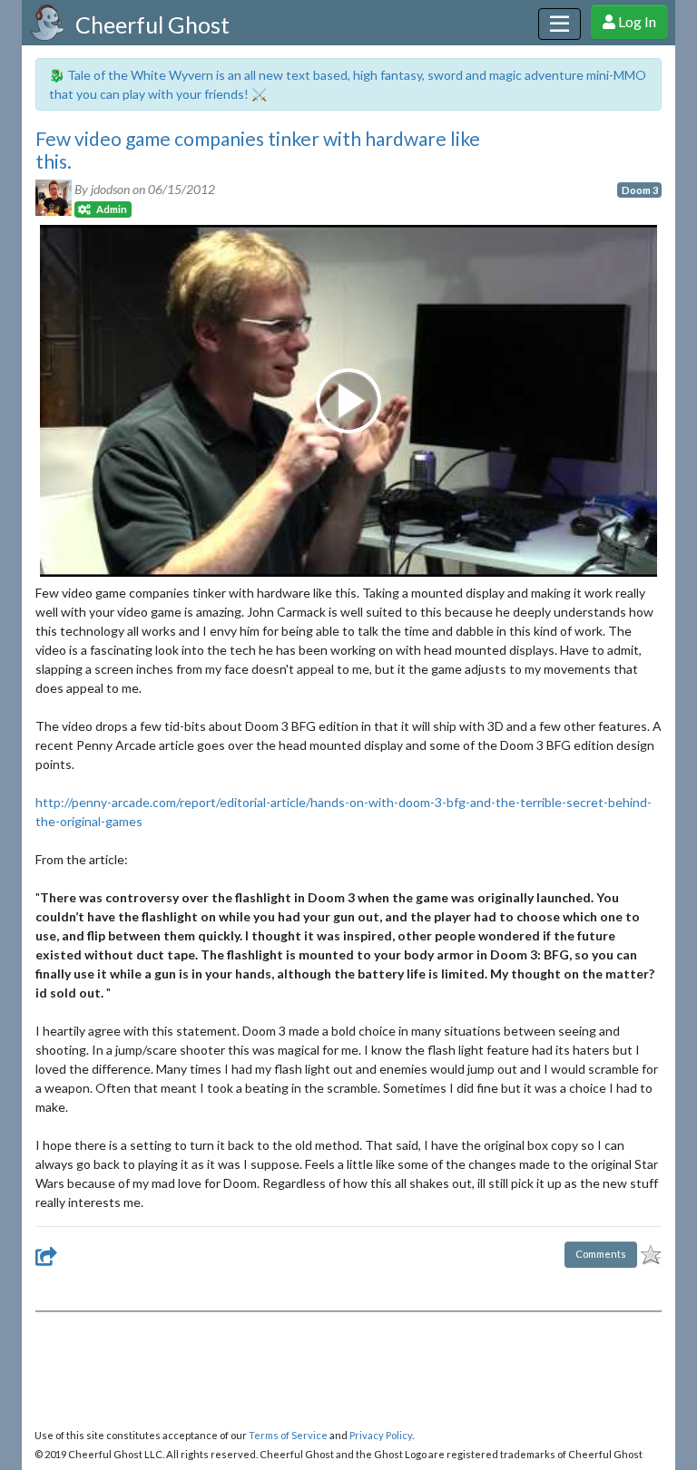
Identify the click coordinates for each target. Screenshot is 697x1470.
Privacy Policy (380, 1435)
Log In (635, 21)
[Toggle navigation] (559, 24)
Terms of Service (288, 1435)
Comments (600, 1254)
